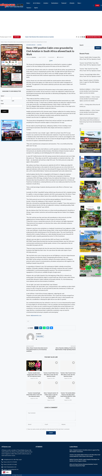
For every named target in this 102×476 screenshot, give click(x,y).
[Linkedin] (82, 37)
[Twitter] (78, 37)
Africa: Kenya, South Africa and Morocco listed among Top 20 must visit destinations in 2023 (90, 121)
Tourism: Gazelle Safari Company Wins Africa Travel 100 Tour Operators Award (34, 374)
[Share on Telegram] (47, 328)
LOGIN (97, 5)
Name (2, 96)
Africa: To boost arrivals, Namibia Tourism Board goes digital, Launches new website (90, 91)
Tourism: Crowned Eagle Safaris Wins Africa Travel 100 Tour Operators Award (34, 394)
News (79, 3)
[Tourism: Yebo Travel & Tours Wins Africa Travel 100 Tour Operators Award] (68, 365)
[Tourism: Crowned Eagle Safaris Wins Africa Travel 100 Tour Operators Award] (34, 386)
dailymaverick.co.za (36, 315)
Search (81, 45)
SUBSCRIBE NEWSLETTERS (94, 37)
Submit (4, 111)
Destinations (54, 3)
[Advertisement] (51, 23)
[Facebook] (76, 37)
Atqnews (34, 57)
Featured (63, 3)
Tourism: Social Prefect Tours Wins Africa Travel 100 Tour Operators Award (51, 374)
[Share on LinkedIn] (40, 328)
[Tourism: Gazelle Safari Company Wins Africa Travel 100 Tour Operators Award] (34, 365)
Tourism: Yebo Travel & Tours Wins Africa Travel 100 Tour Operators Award (67, 374)
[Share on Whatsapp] (44, 328)
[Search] (101, 5)
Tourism (28, 7)
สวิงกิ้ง (81, 104)
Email (2, 103)
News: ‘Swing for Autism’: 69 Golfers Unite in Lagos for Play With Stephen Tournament (89, 82)
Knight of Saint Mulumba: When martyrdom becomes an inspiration (39, 37)
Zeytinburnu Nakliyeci (85, 89)
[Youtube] (84, 37)
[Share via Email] (51, 328)
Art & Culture (36, 3)
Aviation (46, 3)
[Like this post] (36, 328)
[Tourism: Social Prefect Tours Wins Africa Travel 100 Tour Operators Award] (51, 365)
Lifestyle (72, 3)
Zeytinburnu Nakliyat (85, 97)
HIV (28, 321)
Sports (36, 7)
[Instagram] (80, 37)
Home (28, 3)
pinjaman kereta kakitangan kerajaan (89, 118)
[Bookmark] (39, 362)
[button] (22, 37)
